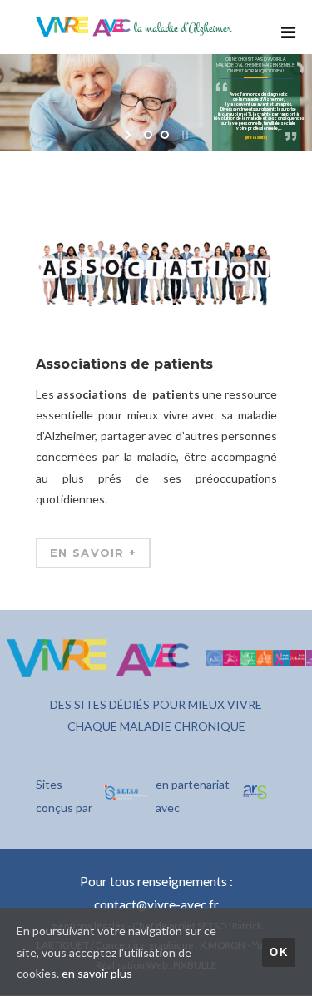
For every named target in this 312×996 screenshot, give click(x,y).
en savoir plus (97, 973)
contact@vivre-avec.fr (156, 904)
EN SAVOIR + (92, 552)
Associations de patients (123, 364)
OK (279, 952)
